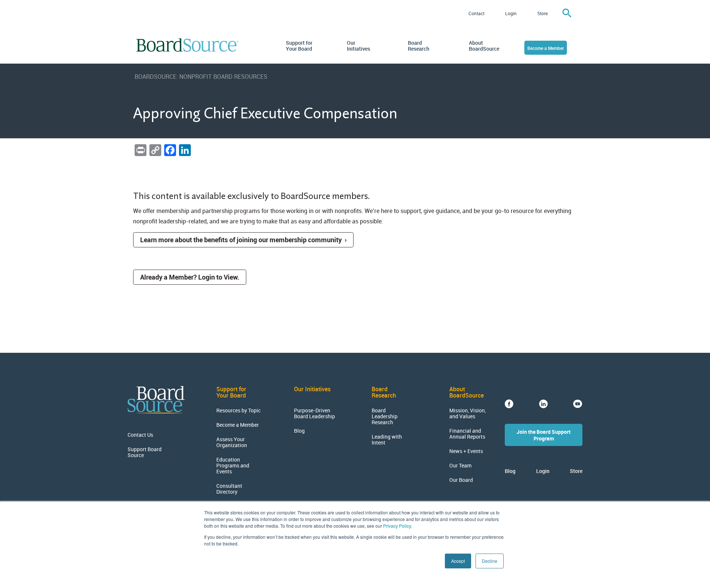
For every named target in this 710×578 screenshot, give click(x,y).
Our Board (461, 480)
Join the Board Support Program (544, 435)
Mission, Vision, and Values (467, 413)
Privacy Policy (397, 526)
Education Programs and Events (232, 465)
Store (542, 13)
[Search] (566, 13)
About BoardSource (483, 46)
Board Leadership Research (385, 416)
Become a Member (545, 48)
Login (511, 13)
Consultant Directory (229, 489)
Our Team (460, 466)
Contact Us (140, 435)
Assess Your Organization (231, 442)
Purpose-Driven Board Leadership (314, 413)
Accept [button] (458, 561)
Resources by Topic (238, 410)
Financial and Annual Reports (467, 434)
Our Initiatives (358, 46)
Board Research (418, 46)
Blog (299, 431)
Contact (476, 13)
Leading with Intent (387, 440)
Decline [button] (489, 561)
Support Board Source (145, 452)
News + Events (466, 451)
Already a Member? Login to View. (189, 277)
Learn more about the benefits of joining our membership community (241, 239)
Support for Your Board (299, 46)
